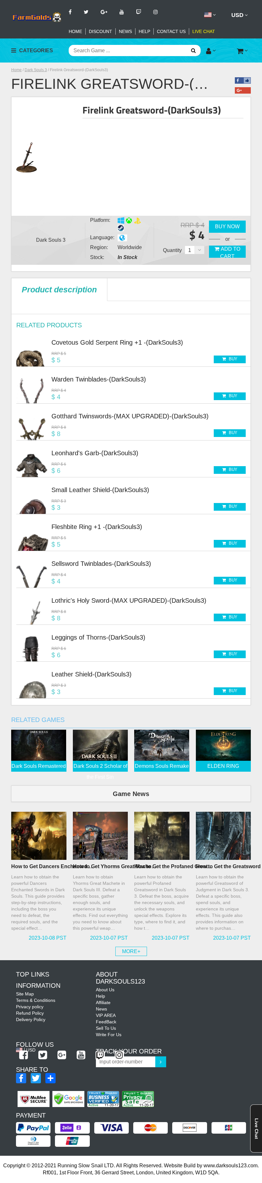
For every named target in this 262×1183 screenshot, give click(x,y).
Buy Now (227, 226)
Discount (100, 31)
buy (232, 359)
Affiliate (103, 1002)
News (125, 31)
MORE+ (131, 951)
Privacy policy (29, 1006)
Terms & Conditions (35, 1000)
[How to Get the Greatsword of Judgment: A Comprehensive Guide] (223, 836)
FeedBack (106, 1021)
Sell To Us (106, 1028)
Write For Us (108, 1034)
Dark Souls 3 (36, 70)
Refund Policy (30, 1013)
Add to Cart (230, 252)
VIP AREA (106, 1015)
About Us (105, 989)
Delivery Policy (30, 1019)
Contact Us (171, 31)
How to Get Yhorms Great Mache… (115, 866)
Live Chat (203, 31)
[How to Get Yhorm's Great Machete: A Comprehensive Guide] (100, 836)
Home (75, 31)
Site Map (25, 993)
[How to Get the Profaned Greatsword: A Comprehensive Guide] (161, 836)
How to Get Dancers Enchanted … (52, 866)
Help (144, 31)
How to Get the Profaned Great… (173, 866)
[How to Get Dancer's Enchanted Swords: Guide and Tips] (38, 836)
